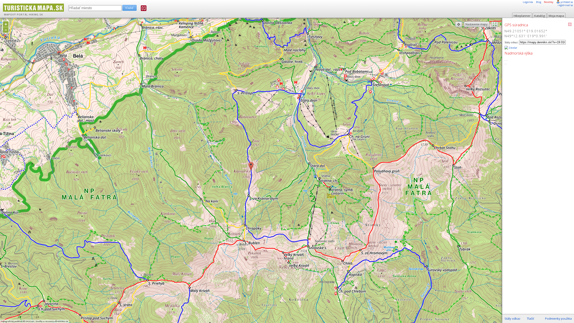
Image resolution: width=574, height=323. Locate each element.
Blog (538, 2)
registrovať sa (565, 5)
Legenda (528, 2)
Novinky (548, 2)
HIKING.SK (36, 14)
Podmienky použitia (558, 318)
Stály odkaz (512, 318)
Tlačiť (530, 318)
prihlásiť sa (567, 2)
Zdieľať (512, 47)
